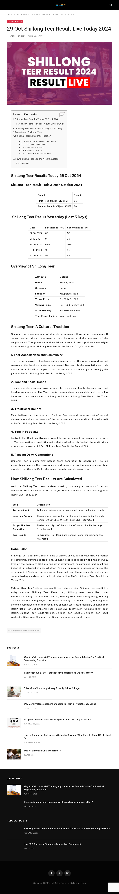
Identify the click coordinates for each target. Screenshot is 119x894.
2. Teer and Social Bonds (35, 144)
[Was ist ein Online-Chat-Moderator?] (14, 754)
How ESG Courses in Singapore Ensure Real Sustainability (53, 844)
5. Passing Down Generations (38, 153)
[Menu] (9, 5)
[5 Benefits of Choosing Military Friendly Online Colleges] (14, 692)
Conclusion (25, 163)
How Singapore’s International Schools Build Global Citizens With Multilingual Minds (67, 828)
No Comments (37, 36)
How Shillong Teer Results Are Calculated (37, 159)
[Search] (110, 5)
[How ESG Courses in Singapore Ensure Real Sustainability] (14, 847)
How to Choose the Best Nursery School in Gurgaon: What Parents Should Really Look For (67, 736)
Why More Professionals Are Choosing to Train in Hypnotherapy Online (60, 704)
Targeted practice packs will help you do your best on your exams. (57, 719)
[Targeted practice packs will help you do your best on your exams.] (14, 723)
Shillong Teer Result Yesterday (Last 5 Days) (38, 128)
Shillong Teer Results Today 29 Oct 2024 (36, 119)
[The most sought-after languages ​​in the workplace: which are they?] (14, 676)
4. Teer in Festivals (33, 150)
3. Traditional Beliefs (34, 147)
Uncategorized (15, 21)
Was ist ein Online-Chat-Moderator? (42, 750)
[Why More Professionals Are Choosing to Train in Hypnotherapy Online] (14, 707)
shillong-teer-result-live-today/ (24, 630)
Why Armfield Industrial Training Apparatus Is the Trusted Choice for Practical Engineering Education (64, 659)
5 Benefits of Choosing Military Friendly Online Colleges (52, 688)
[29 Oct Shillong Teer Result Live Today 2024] (59, 104)
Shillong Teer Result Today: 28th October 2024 (41, 124)
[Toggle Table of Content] (60, 114)
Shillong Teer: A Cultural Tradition (33, 136)
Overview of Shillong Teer (28, 132)
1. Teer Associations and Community (40, 141)
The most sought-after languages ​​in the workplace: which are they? (58, 673)
